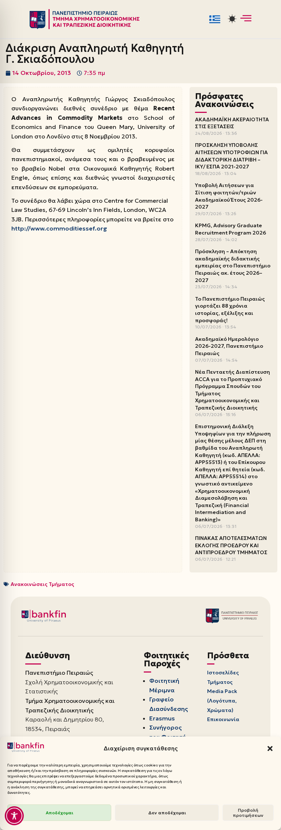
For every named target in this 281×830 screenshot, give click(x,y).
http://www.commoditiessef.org (59, 228)
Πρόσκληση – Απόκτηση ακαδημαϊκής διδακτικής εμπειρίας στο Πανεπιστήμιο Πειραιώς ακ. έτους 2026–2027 (232, 265)
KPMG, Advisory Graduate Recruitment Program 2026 (230, 229)
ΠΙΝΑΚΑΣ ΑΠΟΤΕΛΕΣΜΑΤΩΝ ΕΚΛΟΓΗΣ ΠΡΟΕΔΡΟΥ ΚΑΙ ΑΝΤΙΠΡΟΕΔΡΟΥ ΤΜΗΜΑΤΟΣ (231, 545)
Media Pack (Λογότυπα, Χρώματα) (222, 700)
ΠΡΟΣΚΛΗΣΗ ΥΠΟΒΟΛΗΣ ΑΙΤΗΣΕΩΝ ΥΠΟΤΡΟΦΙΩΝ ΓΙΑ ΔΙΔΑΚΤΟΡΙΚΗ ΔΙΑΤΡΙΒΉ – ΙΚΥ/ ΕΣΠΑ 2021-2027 (231, 156)
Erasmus (162, 718)
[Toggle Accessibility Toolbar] (14, 816)
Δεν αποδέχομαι (167, 812)
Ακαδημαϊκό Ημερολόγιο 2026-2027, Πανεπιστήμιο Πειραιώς (229, 346)
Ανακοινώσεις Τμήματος (42, 584)
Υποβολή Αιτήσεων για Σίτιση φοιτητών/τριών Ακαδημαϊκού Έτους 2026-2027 (229, 196)
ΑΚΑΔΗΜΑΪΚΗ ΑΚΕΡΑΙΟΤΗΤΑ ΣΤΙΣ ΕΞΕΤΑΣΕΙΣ (232, 123)
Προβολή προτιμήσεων (248, 812)
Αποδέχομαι (59, 812)
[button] (270, 748)
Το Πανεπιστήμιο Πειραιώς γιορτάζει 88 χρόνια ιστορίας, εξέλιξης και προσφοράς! (230, 310)
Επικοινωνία (223, 719)
